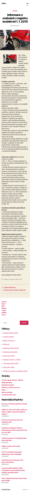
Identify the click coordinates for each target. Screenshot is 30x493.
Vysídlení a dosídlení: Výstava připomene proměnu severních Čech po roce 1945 (14, 430)
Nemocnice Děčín (9, 356)
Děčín (4, 3)
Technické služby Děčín (10, 363)
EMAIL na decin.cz (9, 340)
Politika (4, 312)
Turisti (4, 310)
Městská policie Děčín (10, 352)
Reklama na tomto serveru (11, 387)
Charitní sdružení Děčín (10, 333)
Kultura (4, 308)
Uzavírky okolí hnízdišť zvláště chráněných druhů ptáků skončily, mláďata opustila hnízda (13, 470)
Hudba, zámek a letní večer (11, 446)
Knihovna (6, 344)
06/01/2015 (16, 25)
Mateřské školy (7, 382)
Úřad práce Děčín (8, 367)
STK (21, 279)
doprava (6, 279)
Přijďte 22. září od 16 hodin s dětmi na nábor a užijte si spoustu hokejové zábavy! (14, 412)
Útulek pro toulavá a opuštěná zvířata (15, 371)
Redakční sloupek (8, 385)
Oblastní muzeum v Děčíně (11, 359)
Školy (3, 390)
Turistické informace (9, 395)
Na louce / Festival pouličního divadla (14, 404)
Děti (3, 306)
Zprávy (14, 10)
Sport (3, 304)
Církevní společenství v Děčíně (12, 380)
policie (17, 279)
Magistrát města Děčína (11, 348)
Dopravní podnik (8, 337)
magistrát (12, 279)
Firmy (4, 315)
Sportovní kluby (7, 392)
